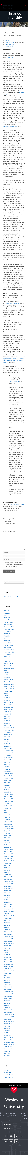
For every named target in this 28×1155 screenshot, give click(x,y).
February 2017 (8, 822)
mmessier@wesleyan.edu (11, 303)
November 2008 (9, 1044)
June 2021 (7, 718)
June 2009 (7, 1028)
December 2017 (8, 799)
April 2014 (7, 900)
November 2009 (9, 1017)
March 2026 (7, 620)
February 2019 (8, 773)
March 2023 (7, 677)
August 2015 (7, 863)
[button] (25, 5)
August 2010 (8, 998)
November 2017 (9, 801)
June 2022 (7, 693)
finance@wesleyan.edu (10, 126)
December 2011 (8, 964)
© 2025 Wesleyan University (13, 1151)
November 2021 (9, 709)
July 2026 (7, 611)
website (10, 57)
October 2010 (8, 996)
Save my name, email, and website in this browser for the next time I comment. (14, 564)
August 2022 (8, 691)
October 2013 (8, 913)
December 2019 (9, 750)
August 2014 (8, 890)
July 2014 (7, 893)
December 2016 (9, 826)
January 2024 (8, 666)
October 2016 (8, 831)
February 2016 (8, 849)
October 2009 (8, 1019)
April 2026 (7, 617)
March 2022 (7, 700)
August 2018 (7, 780)
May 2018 (7, 787)
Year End (7, 40)
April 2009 (7, 1033)
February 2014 (8, 904)
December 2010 (9, 991)
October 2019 (8, 755)
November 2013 (9, 911)
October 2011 (8, 968)
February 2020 (8, 748)
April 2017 (7, 817)
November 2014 (9, 884)
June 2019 (7, 764)
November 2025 (9, 629)
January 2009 (8, 1040)
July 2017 (7, 810)
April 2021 (7, 721)
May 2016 (7, 842)
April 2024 (7, 661)
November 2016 (9, 829)
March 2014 (7, 902)
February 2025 (8, 645)
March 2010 (7, 1007)
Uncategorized (9, 519)
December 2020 (9, 728)
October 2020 (8, 732)
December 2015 (8, 854)
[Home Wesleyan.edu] (14, 1090)
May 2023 (8, 521)
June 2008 (7, 1056)
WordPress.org (8, 1077)
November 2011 (8, 966)
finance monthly (15, 15)
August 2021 (7, 714)
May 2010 (7, 1003)
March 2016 (7, 847)
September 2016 (9, 833)
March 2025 (7, 643)
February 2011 (8, 987)
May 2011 (7, 980)
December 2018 (8, 778)
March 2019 (7, 771)
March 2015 (7, 874)
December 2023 (10, 523)
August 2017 (7, 808)
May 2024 (7, 659)
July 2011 (6, 975)
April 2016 (7, 845)
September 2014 (9, 888)
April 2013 (7, 927)
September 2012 (9, 943)
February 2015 (8, 877)
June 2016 (7, 840)
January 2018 (8, 796)
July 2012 (7, 948)
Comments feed (9, 1075)
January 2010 (8, 1012)
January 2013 (8, 934)
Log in (6, 1070)
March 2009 (7, 1035)
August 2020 (8, 734)
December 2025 (9, 627)
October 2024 (8, 654)
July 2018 (7, 783)
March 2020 (7, 746)
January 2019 (8, 776)
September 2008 (9, 1049)
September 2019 (9, 757)
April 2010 (7, 1005)
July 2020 (7, 737)
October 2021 (8, 711)
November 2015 (9, 856)
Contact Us (7, 1124)
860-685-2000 (25, 1115)
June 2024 (7, 656)
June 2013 (7, 923)
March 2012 (7, 957)
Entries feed (7, 1072)
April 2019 (7, 769)
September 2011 (9, 971)
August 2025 (8, 633)
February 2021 (8, 725)
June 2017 (7, 812)
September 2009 (9, 1021)
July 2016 (7, 838)
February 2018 (8, 794)
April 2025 (7, 640)
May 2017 (7, 815)
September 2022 (9, 689)
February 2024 (8, 663)
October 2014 (8, 886)
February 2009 (8, 1037)
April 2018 (7, 789)
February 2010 (8, 1010)
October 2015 (8, 858)
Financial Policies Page (11, 596)
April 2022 (7, 698)
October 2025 (8, 631)
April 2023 (7, 675)
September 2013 (9, 916)
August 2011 (7, 973)
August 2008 (8, 1051)
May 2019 (7, 767)
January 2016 (8, 851)
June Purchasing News (17, 504)
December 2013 (9, 909)
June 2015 (7, 867)
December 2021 (8, 707)
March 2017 (7, 819)
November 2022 (9, 686)
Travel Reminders (10, 44)
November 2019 (9, 753)
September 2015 (9, 861)
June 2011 (7, 978)
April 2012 (7, 955)
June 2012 (7, 950)
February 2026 (8, 622)
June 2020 (7, 739)
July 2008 (7, 1053)
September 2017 (9, 806)
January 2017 (8, 824)
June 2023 (7, 670)
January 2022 (8, 705)
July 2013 (7, 920)
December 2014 (9, 881)
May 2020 (7, 741)
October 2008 (8, 1046)
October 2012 (8, 941)
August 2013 (8, 918)
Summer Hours (9, 42)
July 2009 (7, 1026)
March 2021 (7, 723)
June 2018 (7, 785)
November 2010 (9, 994)
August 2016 (8, 835)
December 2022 (9, 684)
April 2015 (7, 872)
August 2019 (8, 760)
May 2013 (7, 925)
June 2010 (7, 1001)
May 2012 (7, 952)
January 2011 (8, 989)
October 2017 (8, 803)
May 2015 (7, 870)
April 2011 (7, 982)
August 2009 (8, 1023)
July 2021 (7, 716)
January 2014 (8, 907)
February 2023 (8, 679)
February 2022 (8, 702)
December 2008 (9, 1042)
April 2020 (7, 744)
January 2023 (8, 682)
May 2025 (7, 638)
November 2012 (9, 939)
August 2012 (7, 945)
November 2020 (9, 730)
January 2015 (8, 879)
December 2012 (8, 936)
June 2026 (7, 613)
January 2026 (8, 624)
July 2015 (7, 865)
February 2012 (8, 959)
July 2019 (7, 762)
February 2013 (8, 932)
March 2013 (7, 929)
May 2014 (7, 897)
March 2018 (7, 792)
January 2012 (8, 962)
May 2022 (7, 695)
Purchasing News (10, 46)
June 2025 (7, 636)
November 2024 (9, 652)
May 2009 (7, 1030)
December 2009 (9, 1014)
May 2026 (7, 615)
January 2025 (8, 647)
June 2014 (7, 895)
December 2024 (9, 650)
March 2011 (7, 985)
